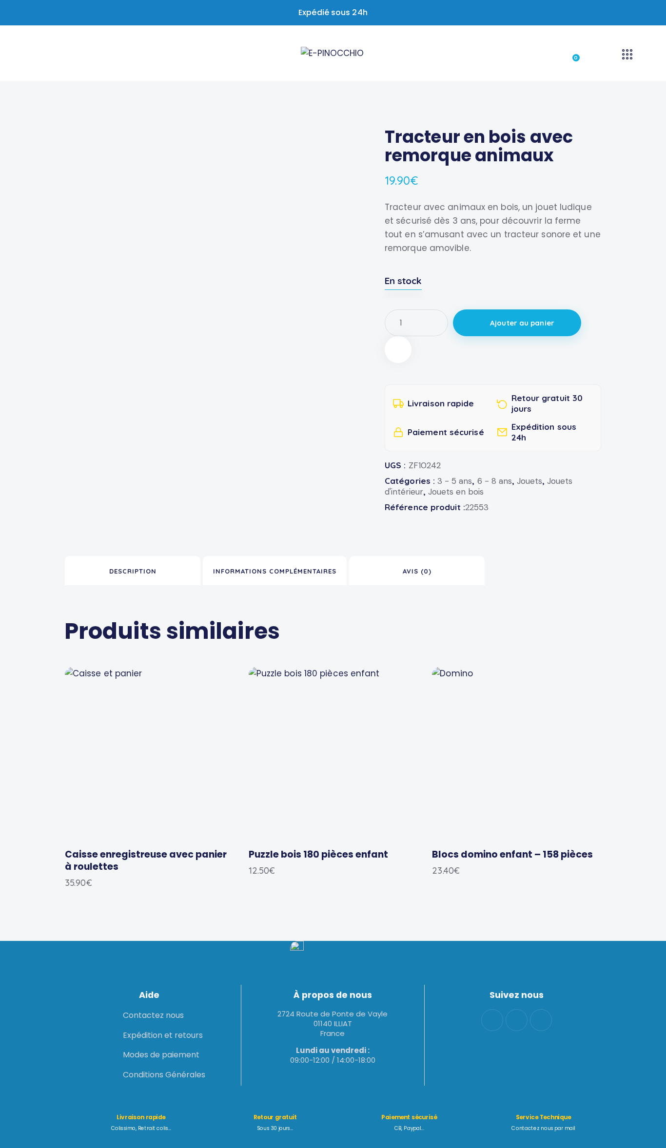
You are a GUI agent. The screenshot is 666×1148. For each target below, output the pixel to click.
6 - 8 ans (494, 481)
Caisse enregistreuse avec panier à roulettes (146, 861)
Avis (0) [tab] (417, 571)
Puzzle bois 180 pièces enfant (318, 855)
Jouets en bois (456, 491)
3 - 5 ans (454, 481)
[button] (398, 349)
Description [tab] (133, 571)
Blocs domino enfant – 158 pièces (512, 855)
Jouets (529, 481)
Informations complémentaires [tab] (274, 571)
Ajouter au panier (522, 322)
